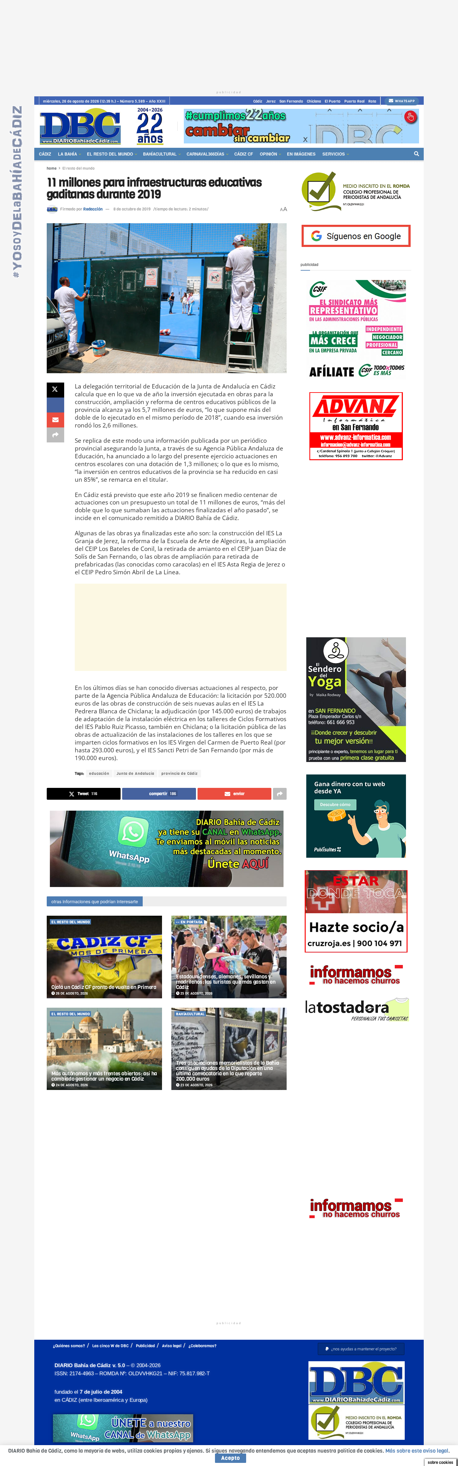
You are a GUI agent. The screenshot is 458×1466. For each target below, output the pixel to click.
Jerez (271, 101)
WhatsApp (404, 101)
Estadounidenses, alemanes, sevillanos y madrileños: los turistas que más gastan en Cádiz (226, 982)
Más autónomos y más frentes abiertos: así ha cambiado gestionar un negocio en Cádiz (104, 1076)
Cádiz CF (243, 154)
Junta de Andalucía (135, 773)
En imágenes (301, 154)
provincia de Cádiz (179, 773)
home (52, 168)
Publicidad (145, 1345)
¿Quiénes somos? (69, 1345)
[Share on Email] (55, 419)
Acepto (230, 1458)
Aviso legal (171, 1345)
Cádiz (257, 101)
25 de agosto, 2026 (195, 993)
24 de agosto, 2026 (71, 1085)
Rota (372, 101)
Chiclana (314, 101)
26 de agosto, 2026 (71, 993)
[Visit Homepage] (104, 126)
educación (99, 773)
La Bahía (67, 154)
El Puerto (333, 101)
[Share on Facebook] (55, 405)
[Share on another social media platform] (55, 434)
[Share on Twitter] (55, 390)
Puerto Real (354, 101)
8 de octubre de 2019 (131, 209)
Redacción (93, 209)
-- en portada (189, 922)
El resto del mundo (110, 154)
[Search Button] (416, 154)
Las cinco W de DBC (110, 1345)
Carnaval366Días (205, 154)
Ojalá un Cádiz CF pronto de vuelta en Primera (103, 987)
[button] (361, 1349)
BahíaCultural (160, 154)
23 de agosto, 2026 (195, 1085)
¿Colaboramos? (202, 1345)
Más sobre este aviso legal (416, 1450)
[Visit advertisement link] (301, 126)
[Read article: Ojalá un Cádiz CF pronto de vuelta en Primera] (104, 957)
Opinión (268, 154)
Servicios (333, 154)
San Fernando (291, 101)
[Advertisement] (229, 43)
